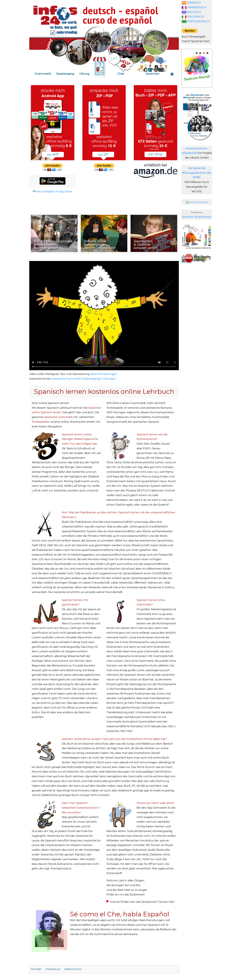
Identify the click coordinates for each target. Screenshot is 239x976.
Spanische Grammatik (66, 378)
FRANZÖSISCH (196, 7)
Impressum (53, 969)
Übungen (109, 378)
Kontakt (36, 969)
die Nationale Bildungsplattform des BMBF (197, 173)
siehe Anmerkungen (103, 374)
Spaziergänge (92, 378)
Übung (84, 73)
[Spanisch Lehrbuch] (52, 122)
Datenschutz (73, 969)
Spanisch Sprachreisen (197, 216)
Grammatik (43, 73)
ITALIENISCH (195, 16)
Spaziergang (65, 73)
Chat (120, 73)
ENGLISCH (194, 12)
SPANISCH (194, 2)
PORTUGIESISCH (198, 21)
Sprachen (152, 73)
